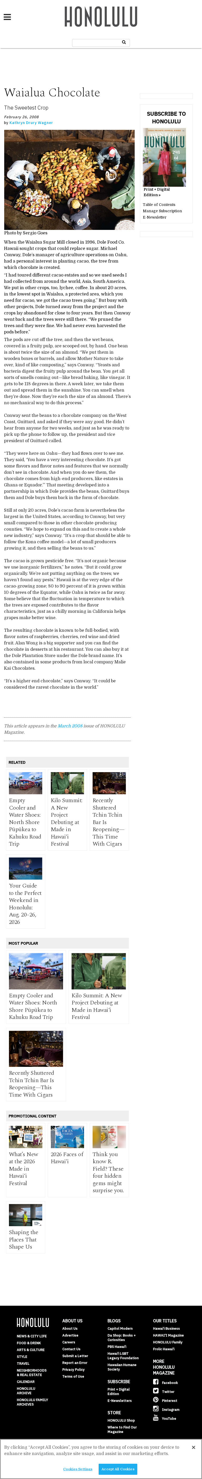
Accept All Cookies (118, 1469)
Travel (23, 1363)
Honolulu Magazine (101, 16)
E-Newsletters (120, 1400)
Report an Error (74, 1362)
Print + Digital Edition (119, 1391)
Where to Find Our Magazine (122, 1429)
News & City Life (32, 1336)
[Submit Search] (124, 42)
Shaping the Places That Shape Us (23, 1239)
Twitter (167, 1391)
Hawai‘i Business (166, 1328)
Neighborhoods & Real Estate (32, 1372)
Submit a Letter (75, 1356)
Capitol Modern (120, 1328)
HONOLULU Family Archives (32, 1402)
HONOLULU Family (168, 1342)
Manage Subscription (162, 211)
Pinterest (169, 1400)
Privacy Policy (73, 1369)
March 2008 (70, 726)
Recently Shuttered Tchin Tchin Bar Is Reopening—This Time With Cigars (31, 1084)
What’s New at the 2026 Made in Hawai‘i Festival (23, 1169)
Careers (68, 1342)
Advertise (70, 1335)
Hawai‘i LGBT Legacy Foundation (123, 1355)
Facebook (169, 1383)
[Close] (193, 1447)
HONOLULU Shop (121, 1420)
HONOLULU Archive (26, 1390)
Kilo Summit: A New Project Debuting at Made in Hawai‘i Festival (67, 822)
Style (22, 1356)
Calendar (25, 1381)
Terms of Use (73, 1376)
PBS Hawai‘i (117, 1346)
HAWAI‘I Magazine (168, 1335)
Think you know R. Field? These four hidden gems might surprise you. (108, 1172)
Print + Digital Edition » (157, 192)
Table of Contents (159, 205)
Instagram (170, 1409)
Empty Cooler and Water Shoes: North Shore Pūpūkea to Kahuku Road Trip (25, 822)
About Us (70, 1328)
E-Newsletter (154, 217)
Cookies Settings (77, 1469)
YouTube (168, 1418)
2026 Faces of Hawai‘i (67, 1158)
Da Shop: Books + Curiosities (122, 1337)
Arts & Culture (31, 1350)
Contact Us (71, 1349)
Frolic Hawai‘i (163, 1349)
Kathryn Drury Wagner (31, 122)
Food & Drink (29, 1343)
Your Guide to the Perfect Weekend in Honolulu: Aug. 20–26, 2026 (25, 903)
